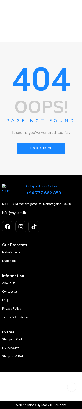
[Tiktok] (33, 226)
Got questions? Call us (42, 186)
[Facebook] (7, 226)
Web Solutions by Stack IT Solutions (41, 405)
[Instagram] (20, 226)
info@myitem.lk (14, 212)
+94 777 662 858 (43, 193)
